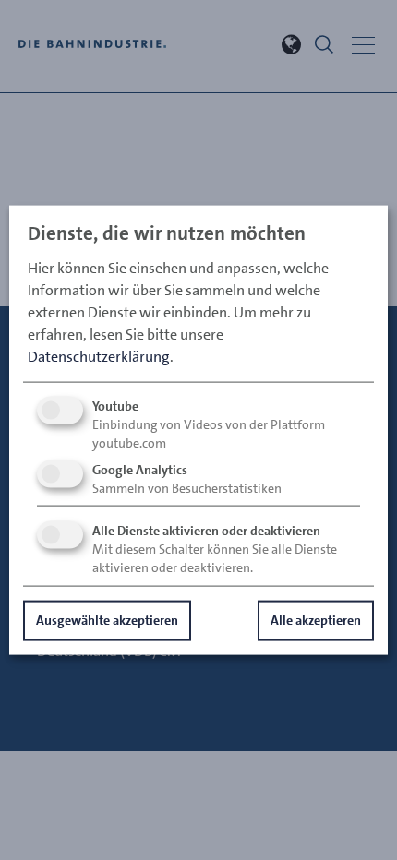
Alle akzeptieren (316, 620)
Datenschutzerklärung (99, 356)
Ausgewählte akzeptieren (107, 620)
